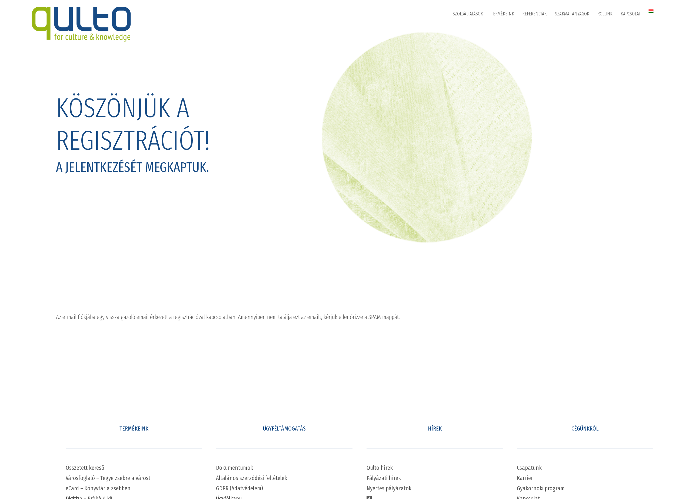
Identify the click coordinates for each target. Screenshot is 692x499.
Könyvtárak (468, 29)
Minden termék (510, 29)
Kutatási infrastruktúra (479, 110)
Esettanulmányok (576, 29)
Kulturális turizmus (475, 83)
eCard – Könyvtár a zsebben (98, 488)
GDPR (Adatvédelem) (239, 488)
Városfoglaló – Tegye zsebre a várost (108, 478)
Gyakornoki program (541, 488)
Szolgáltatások (468, 14)
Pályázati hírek (384, 478)
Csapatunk (529, 467)
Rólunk (605, 14)
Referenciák (534, 14)
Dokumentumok (234, 467)
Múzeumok (468, 42)
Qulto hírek (380, 467)
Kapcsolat (631, 14)
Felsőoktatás (470, 70)
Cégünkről (612, 29)
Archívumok (469, 56)
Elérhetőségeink (641, 42)
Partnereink (613, 56)
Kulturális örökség (475, 97)
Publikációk (570, 42)
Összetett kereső (85, 467)
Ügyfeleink (537, 42)
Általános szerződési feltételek (251, 478)
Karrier (609, 70)
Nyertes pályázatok (389, 488)
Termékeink (502, 14)
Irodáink (633, 29)
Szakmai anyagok (572, 14)
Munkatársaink (616, 42)
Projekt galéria (541, 29)
